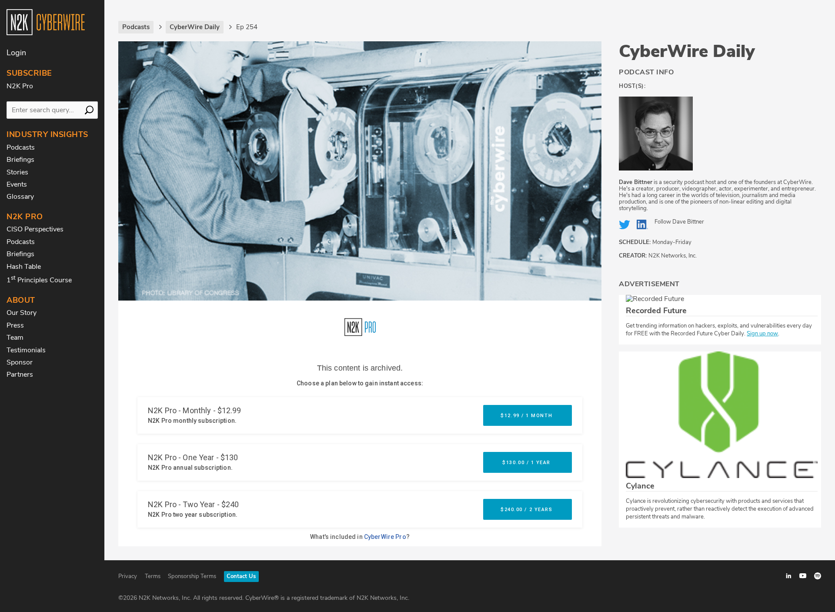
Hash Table (24, 266)
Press (15, 325)
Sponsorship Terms (192, 576)
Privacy (127, 576)
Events (17, 184)
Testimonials (26, 350)
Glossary (20, 196)
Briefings (20, 159)
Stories (17, 172)
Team (15, 337)
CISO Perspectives (35, 229)
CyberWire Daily (687, 51)
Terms (152, 576)
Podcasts (21, 147)
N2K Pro (20, 86)
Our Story (22, 313)
